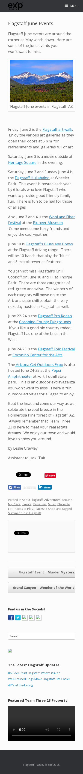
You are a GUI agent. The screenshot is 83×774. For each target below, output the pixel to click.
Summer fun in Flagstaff (24, 513)
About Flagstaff (32, 500)
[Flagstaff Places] (15, 6)
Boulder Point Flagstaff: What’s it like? (34, 673)
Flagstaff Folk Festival (56, 349)
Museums (40, 504)
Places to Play (23, 509)
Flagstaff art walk (57, 129)
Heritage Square (22, 162)
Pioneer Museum (48, 222)
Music (52, 504)
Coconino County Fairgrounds (45, 321)
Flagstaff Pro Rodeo (55, 315)
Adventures (52, 500)
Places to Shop (45, 509)
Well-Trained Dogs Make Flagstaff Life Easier (39, 679)
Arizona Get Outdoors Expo (39, 364)
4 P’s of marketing (20, 685)
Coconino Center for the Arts (37, 354)
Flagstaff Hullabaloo (32, 177)
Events (26, 504)
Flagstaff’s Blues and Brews (49, 244)
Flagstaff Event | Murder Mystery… (45, 572)
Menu (74, 6)
